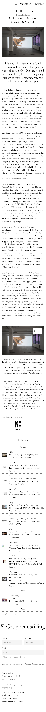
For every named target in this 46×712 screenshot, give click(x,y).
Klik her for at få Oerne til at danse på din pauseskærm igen (23, 665)
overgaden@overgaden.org (12, 685)
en (37, 4)
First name (6, 638)
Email (4, 648)
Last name (27, 638)
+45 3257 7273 (7, 687)
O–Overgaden (23, 3)
